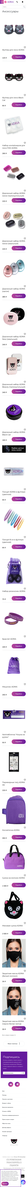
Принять (5, 1184)
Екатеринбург (22, 1157)
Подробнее (14, 1180)
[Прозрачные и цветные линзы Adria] (10, 2)
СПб (18, 1157)
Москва (15, 1157)
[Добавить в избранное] (25, 48)
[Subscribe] (23, 1073)
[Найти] (24, 7)
